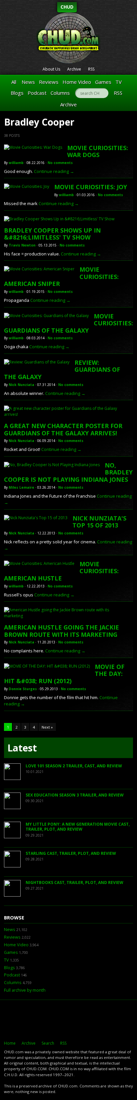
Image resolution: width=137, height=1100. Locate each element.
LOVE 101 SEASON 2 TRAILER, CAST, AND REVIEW (74, 766)
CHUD (67, 7)
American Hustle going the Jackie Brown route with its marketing (61, 630)
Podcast (37, 92)
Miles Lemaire (21, 487)
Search (48, 1043)
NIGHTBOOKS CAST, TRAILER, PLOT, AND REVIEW (74, 882)
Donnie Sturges (23, 689)
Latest (22, 748)
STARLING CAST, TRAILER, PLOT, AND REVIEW (71, 853)
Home (10, 1043)
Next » (47, 727)
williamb (16, 162)
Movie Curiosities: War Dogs (97, 151)
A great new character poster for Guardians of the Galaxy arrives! (63, 429)
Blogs (17, 92)
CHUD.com (68, 1020)
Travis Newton (22, 245)
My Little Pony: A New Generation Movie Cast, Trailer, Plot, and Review (78, 826)
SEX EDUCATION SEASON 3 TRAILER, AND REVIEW (75, 795)
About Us (51, 69)
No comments (60, 162)
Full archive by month (25, 990)
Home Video (77, 82)
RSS (91, 69)
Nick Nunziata (21, 384)
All (13, 82)
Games (103, 82)
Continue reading (54, 171)
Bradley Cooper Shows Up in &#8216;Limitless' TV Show (52, 234)
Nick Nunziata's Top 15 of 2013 (99, 521)
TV (118, 82)
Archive (74, 69)
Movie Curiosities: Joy (90, 187)
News (28, 82)
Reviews (49, 82)
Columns (60, 92)
